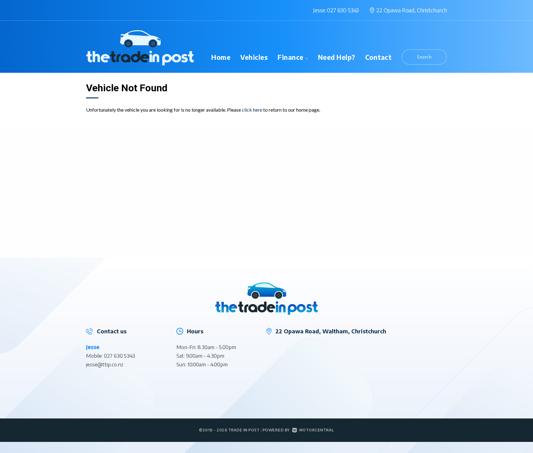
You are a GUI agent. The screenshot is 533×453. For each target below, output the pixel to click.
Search (424, 57)
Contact (378, 57)
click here (252, 110)
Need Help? (336, 57)
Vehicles (254, 57)
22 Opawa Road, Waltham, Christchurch (330, 331)
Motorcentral (316, 430)
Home (220, 57)
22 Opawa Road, (411, 10)
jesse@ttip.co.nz (104, 364)
